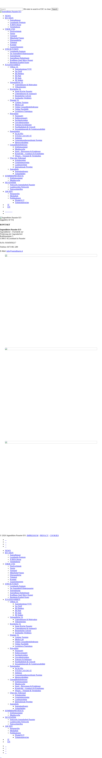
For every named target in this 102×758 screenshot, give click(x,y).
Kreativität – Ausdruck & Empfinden (29, 688)
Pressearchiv (15, 728)
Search (54, 9)
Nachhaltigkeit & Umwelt (25, 662)
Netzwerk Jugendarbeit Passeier (22, 719)
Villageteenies (20, 622)
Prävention (14, 648)
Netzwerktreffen (16, 724)
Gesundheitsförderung (18, 679)
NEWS (8, 550)
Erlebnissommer (21, 682)
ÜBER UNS (10, 564)
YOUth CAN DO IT (23, 671)
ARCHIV (9, 726)
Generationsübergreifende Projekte (28, 675)
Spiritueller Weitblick (23, 633)
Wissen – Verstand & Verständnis (28, 691)
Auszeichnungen (16, 582)
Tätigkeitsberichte (22, 737)
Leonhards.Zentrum (18, 557)
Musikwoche (20, 684)
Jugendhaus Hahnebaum (19, 593)
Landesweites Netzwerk (19, 722)
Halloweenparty (21, 653)
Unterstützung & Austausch (26, 628)
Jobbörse (18, 673)
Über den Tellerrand (18, 693)
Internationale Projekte (24, 702)
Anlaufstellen (20, 708)
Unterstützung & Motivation (26, 619)
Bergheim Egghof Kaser (19, 597)
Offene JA (14, 602)
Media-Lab (19, 639)
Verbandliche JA (16, 617)
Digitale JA (14, 635)
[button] (0, 757)
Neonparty (19, 651)
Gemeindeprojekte (22, 697)
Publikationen (15, 733)
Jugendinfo (14, 704)
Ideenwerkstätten (21, 677)
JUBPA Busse (15, 559)
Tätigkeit (13, 577)
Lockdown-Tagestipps (23, 646)
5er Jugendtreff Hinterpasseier (21, 588)
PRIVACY (44, 535)
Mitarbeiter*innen (17, 573)
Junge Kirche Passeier (23, 626)
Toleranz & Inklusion (23, 659)
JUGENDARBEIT (12, 599)
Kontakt (13, 579)
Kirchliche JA (15, 624)
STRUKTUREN (12, 584)
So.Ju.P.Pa (19, 668)
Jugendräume (15, 591)
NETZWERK (10, 717)
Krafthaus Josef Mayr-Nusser (21, 595)
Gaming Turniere (21, 637)
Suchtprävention (21, 655)
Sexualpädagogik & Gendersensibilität (30, 664)
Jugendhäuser (15, 555)
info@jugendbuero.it (14, 251)
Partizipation (15, 666)
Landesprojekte (21, 699)
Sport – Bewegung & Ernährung (28, 686)
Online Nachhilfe (21, 644)
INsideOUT (19, 735)
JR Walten (19, 615)
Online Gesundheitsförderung (26, 642)
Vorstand (13, 570)
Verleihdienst (15, 562)
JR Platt (18, 611)
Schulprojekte (20, 695)
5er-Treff (18, 606)
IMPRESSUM (32, 535)
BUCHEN (9, 553)
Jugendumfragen (21, 706)
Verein (12, 568)
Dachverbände (15, 566)
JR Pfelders (19, 608)
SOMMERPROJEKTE (14, 711)
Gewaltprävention (22, 657)
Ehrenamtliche (15, 575)
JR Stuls (18, 613)
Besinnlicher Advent (23, 631)
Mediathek (14, 731)
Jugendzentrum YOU (23, 604)
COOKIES (54, 535)
